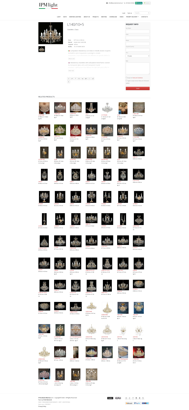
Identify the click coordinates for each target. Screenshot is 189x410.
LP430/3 (135, 289)
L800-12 (135, 157)
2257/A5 (135, 337)
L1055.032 (73, 137)
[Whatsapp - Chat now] (129, 398)
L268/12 (119, 246)
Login (123, 13)
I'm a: (127, 52)
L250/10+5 (104, 246)
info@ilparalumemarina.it (116, 3)
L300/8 (87, 181)
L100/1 (56, 181)
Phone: (127, 40)
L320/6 (72, 204)
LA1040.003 (104, 159)
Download (113, 17)
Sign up (129, 13)
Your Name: (128, 28)
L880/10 (88, 224)
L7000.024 (57, 114)
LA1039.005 (89, 159)
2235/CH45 (89, 311)
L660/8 (135, 270)
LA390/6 (103, 226)
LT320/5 (40, 204)
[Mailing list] (126, 398)
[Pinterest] (139, 398)
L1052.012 (57, 136)
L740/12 (56, 290)
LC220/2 (119, 226)
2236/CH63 (104, 315)
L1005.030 (88, 358)
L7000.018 (57, 358)
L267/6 (40, 269)
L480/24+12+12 (90, 270)
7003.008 (41, 334)
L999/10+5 (104, 292)
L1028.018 (41, 137)
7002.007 (135, 315)
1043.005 (88, 381)
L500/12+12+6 (105, 270)
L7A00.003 (73, 159)
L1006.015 (104, 359)
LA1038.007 (57, 337)
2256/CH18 (89, 337)
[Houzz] (143, 398)
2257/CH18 (104, 337)
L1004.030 (136, 359)
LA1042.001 (41, 159)
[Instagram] (136, 398)
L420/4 (119, 181)
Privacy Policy (42, 406)
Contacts (144, 17)
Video (121, 17)
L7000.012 (120, 136)
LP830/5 (56, 311)
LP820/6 (40, 311)
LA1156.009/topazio (75, 337)
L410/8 (72, 270)
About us (87, 17)
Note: (127, 61)
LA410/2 (119, 204)
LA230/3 (56, 226)
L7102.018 (41, 380)
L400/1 (72, 181)
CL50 (118, 159)
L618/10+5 (120, 270)
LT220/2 (103, 204)
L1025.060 (41, 115)
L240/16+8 (73, 248)
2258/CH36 (41, 359)
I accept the (135, 77)
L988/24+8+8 (73, 312)
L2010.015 (73, 359)
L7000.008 (88, 135)
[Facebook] (133, 398)
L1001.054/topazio (122, 359)
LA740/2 (135, 204)
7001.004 (119, 315)
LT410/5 (88, 204)
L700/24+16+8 (42, 292)
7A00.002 (56, 381)
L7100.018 (104, 137)
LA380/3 (72, 226)
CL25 (118, 115)
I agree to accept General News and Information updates (137, 82)
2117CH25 (104, 115)
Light (59, 17)
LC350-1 (40, 226)
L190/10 (119, 291)
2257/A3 (119, 337)
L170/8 (56, 247)
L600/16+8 (136, 226)
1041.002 (72, 381)
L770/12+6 (73, 292)
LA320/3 (56, 204)
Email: (127, 34)
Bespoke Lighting (75, 17)
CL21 (87, 114)
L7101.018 (136, 137)
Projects (96, 17)
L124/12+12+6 (42, 248)
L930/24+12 (89, 292)
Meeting (104, 17)
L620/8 (103, 181)
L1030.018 (73, 113)
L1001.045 (136, 114)
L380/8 (56, 270)
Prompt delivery (131, 17)
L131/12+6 (136, 180)
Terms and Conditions (138, 77)
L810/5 (40, 181)
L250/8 (87, 246)
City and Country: (130, 46)
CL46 (55, 159)
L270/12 (135, 247)
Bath (65, 17)
